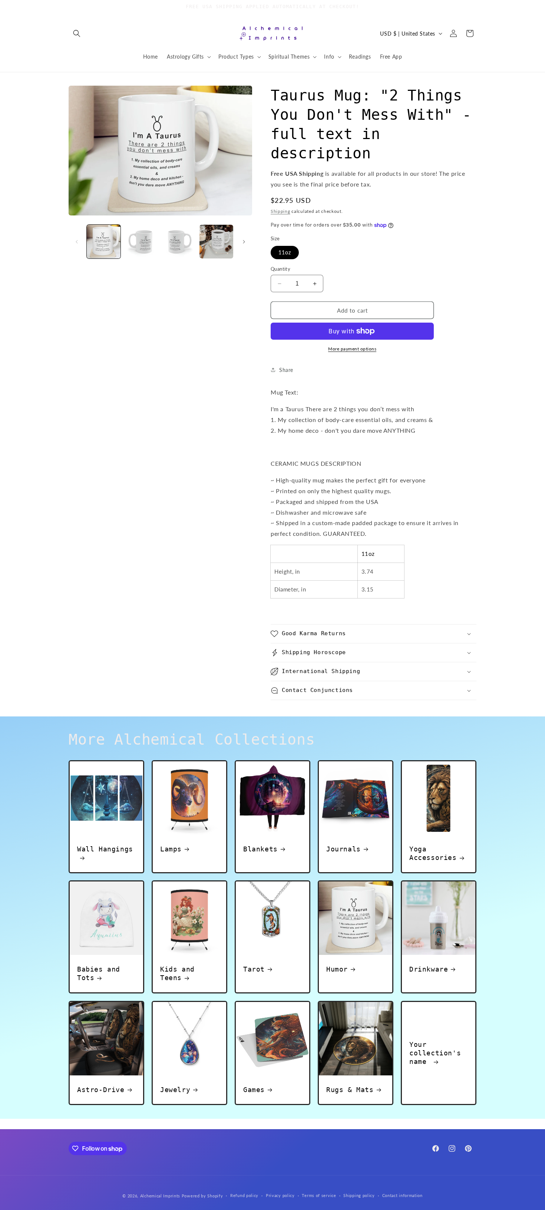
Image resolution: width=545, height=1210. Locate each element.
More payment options (352, 349)
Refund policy (244, 1195)
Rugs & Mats (350, 1090)
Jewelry (175, 1090)
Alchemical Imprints (160, 1195)
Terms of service (319, 1195)
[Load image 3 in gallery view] (179, 241)
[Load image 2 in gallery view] (141, 241)
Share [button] (286, 370)
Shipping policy (359, 1195)
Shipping (280, 211)
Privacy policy (280, 1195)
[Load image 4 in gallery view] (216, 241)
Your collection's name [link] (435, 1053)
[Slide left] (77, 242)
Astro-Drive (101, 1090)
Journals (343, 849)
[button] (77, 33)
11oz (284, 252)
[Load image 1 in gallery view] (103, 241)
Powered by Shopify (202, 1195)
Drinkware (428, 969)
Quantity (280, 269)
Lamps (171, 849)
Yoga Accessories (433, 853)
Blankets (260, 849)
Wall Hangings (105, 849)
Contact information (402, 1195)
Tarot (254, 969)
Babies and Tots (98, 973)
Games (254, 1090)
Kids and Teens (177, 973)
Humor (337, 969)
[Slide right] (244, 242)
